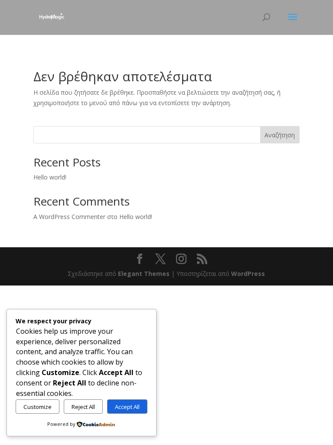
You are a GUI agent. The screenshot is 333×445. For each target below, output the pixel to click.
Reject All (83, 407)
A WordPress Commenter (69, 217)
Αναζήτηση (279, 135)
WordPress (248, 273)
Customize (37, 407)
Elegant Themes (144, 273)
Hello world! (49, 177)
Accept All (127, 407)
